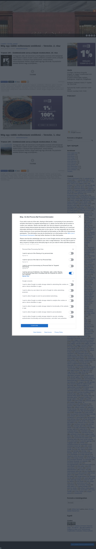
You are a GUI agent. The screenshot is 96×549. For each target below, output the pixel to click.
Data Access (48, 332)
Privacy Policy (59, 332)
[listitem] (48, 249)
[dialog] (48, 274)
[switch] (71, 253)
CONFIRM (34, 325)
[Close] (80, 217)
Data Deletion (37, 332)
